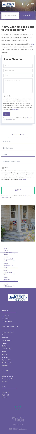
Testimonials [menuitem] (5, 395)
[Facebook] (18, 407)
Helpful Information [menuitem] (8, 332)
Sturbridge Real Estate (8, 266)
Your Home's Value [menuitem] (7, 379)
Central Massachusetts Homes (8, 251)
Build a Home (8, 286)
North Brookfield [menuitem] (7, 349)
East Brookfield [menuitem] (6, 340)
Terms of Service (8, 119)
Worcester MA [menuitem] (6, 360)
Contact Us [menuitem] (5, 398)
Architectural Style (8, 273)
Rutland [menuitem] (4, 351)
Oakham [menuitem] (4, 346)
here (32, 44)
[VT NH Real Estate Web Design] (18, 419)
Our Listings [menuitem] (5, 319)
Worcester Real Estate (8, 259)
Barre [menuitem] (3, 335)
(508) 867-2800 (28, 5)
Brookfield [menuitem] (5, 337)
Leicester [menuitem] (4, 343)
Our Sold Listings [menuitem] (7, 321)
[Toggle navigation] (32, 4)
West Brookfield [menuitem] (6, 363)
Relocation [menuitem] (5, 382)
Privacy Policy (15, 109)
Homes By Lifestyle (7, 280)
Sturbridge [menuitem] (5, 357)
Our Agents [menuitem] (5, 392)
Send (7, 114)
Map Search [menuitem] (5, 316)
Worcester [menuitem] (5, 365)
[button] (27, 15)
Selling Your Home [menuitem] (7, 376)
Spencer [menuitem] (4, 354)
